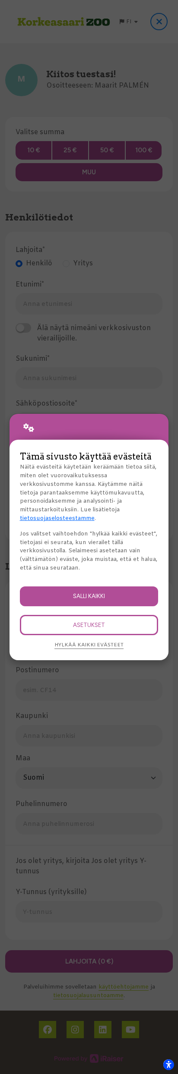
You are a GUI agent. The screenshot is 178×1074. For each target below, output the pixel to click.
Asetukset (89, 624)
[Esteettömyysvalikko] (168, 1064)
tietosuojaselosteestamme (57, 518)
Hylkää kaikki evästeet (89, 645)
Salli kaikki (89, 595)
